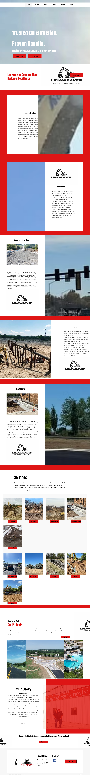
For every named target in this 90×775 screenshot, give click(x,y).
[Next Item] (85, 659)
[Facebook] (54, 760)
